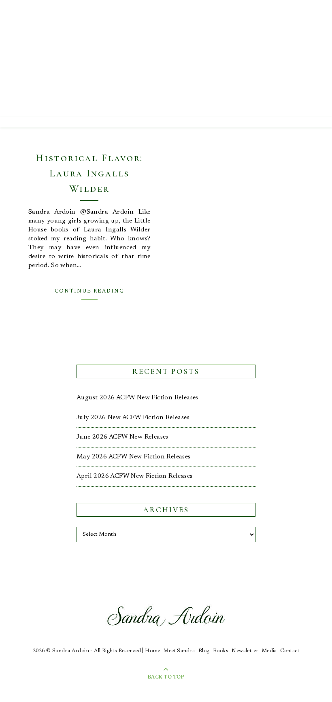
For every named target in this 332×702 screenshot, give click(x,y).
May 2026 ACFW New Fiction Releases (134, 457)
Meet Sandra (179, 650)
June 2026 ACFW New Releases (122, 437)
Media (269, 650)
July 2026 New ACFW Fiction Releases (133, 417)
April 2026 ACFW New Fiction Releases (134, 476)
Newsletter (245, 650)
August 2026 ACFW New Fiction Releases (137, 397)
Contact (289, 650)
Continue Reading (89, 291)
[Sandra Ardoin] (166, 58)
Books (220, 650)
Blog (204, 650)
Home (152, 650)
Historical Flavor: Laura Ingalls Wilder (89, 173)
